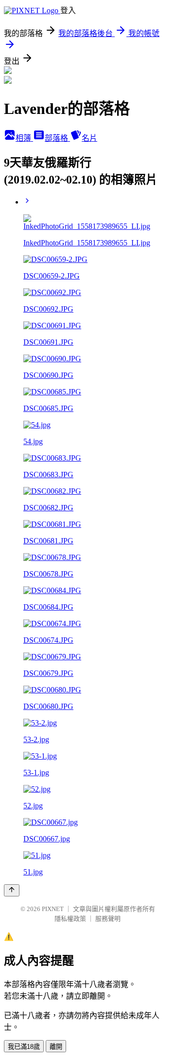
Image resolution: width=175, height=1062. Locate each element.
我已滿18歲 (24, 1046)
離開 (56, 1046)
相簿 (24, 138)
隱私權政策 (70, 918)
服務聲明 (108, 918)
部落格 (57, 138)
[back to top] (11, 890)
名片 (89, 138)
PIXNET (53, 909)
